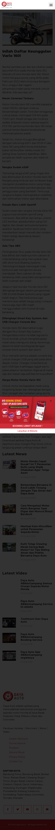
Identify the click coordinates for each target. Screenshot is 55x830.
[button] (50, 4)
